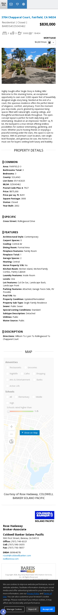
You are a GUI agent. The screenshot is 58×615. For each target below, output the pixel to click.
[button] (3, 611)
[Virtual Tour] (24, 4)
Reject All (32, 609)
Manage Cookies (14, 609)
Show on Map (31, 432)
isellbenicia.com (11, 558)
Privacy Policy (33, 593)
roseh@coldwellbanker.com (17, 555)
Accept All (48, 609)
